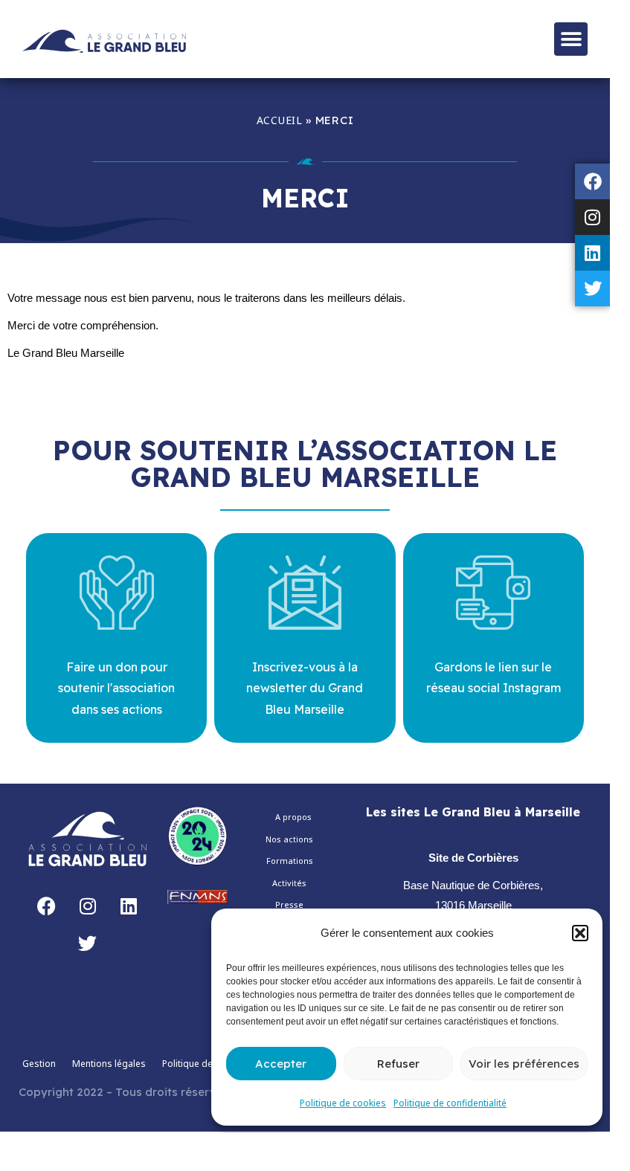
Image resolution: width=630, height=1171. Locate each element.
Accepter (280, 1064)
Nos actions (289, 839)
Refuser (398, 1064)
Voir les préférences (524, 1064)
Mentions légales (109, 1063)
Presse (289, 904)
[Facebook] (593, 181)
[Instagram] (593, 217)
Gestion (39, 1063)
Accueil (280, 120)
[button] (580, 933)
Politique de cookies (343, 1103)
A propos (293, 816)
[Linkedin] (593, 253)
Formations (289, 860)
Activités (289, 882)
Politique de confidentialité (450, 1103)
